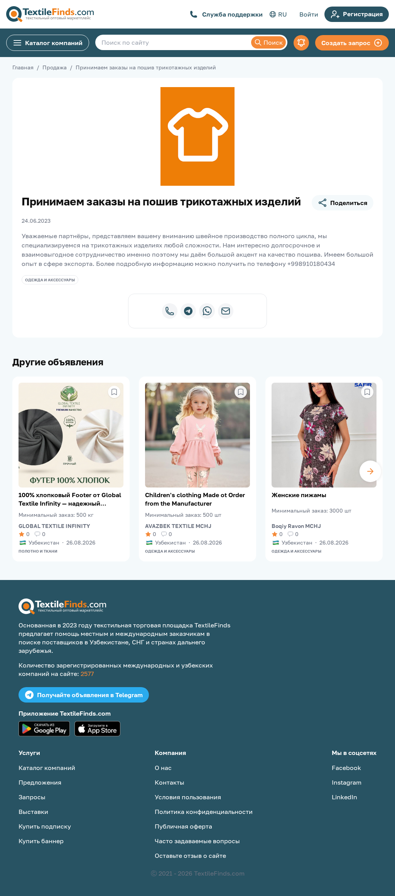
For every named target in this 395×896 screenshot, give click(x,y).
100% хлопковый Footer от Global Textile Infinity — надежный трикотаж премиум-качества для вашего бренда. (70, 499)
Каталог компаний (54, 43)
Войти (308, 14)
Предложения (40, 782)
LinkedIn (344, 797)
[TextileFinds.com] (50, 14)
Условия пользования (188, 797)
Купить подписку (45, 826)
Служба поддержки (232, 14)
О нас (163, 768)
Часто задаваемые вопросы (197, 841)
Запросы (32, 797)
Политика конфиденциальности (204, 811)
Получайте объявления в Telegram (90, 695)
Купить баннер (41, 841)
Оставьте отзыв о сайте (190, 855)
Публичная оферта (183, 826)
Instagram (346, 782)
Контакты (169, 782)
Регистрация (363, 14)
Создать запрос (345, 43)
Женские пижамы (299, 495)
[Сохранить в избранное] (114, 392)
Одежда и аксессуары (50, 279)
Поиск (273, 42)
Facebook (346, 768)
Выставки (33, 811)
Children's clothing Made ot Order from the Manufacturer (195, 499)
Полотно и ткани (38, 551)
